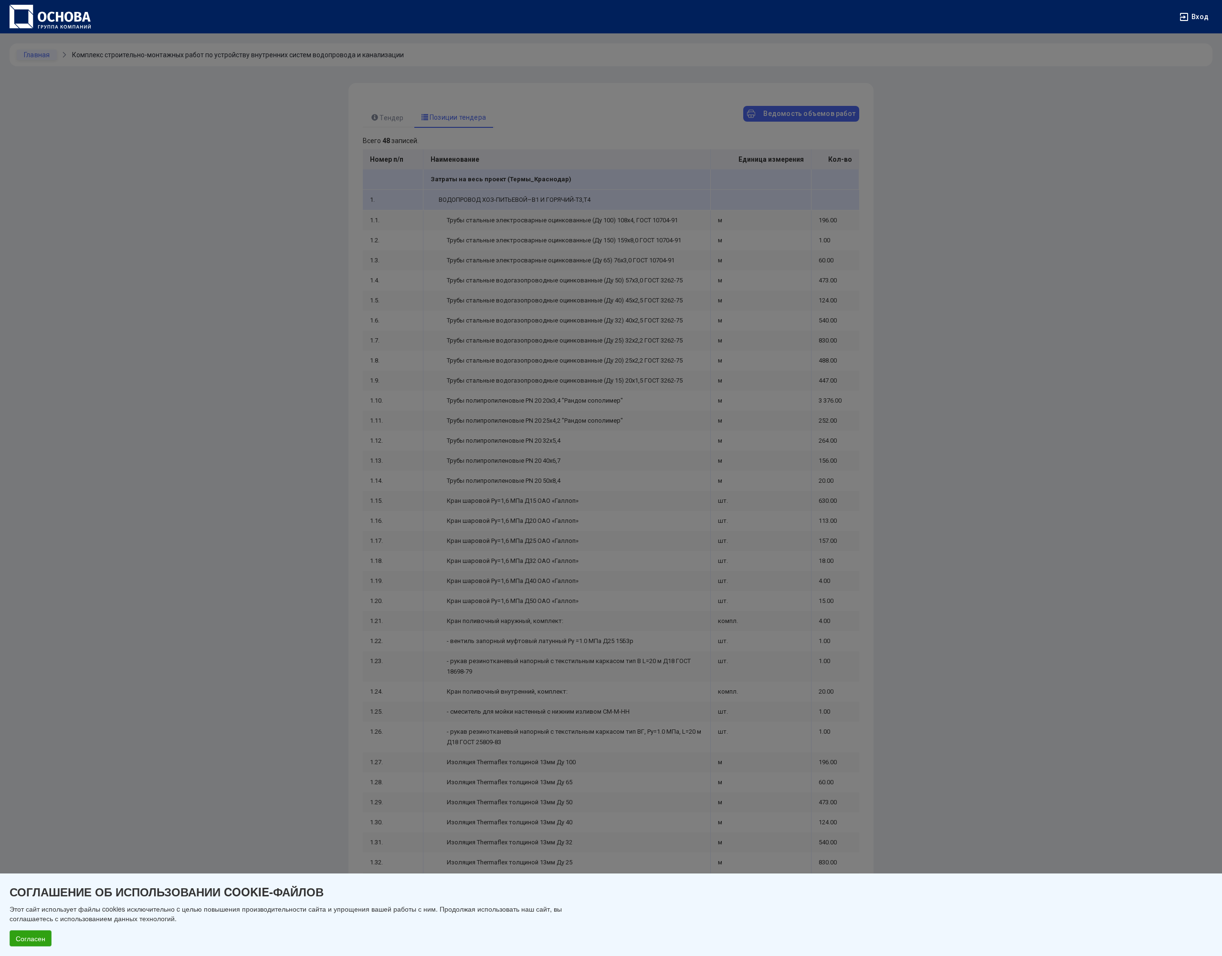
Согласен (30, 938)
